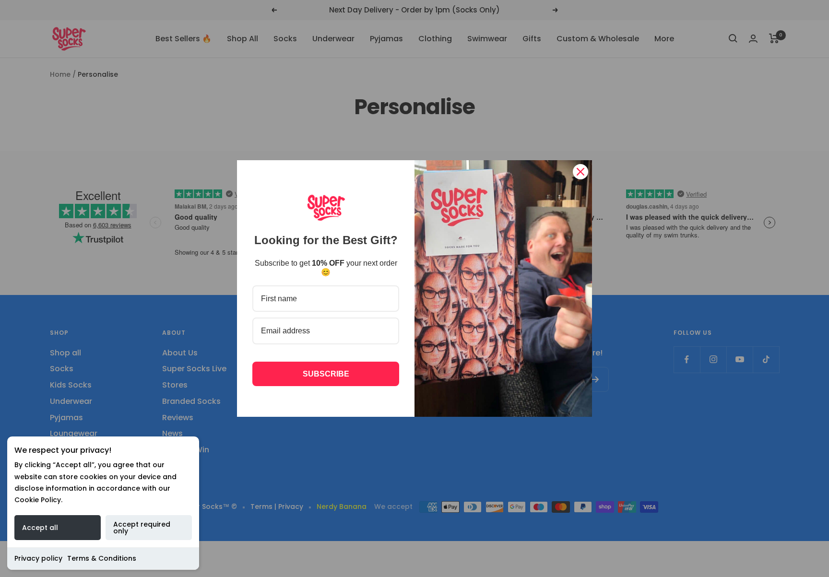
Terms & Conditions (101, 558)
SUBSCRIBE (326, 374)
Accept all (40, 527)
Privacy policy (38, 558)
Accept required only (141, 527)
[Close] (580, 171)
